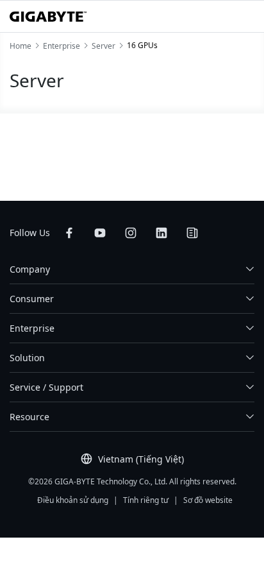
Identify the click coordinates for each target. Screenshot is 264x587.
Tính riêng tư (146, 500)
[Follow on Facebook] (69, 232)
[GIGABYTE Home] (48, 17)
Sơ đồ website (208, 500)
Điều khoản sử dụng (72, 500)
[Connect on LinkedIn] (161, 232)
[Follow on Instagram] (130, 232)
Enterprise (32, 328)
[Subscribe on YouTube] (99, 232)
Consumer (32, 299)
